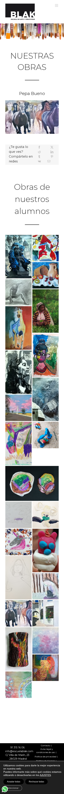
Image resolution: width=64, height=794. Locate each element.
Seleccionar (12, 788)
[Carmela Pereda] (45, 667)
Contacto (45, 745)
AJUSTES (45, 775)
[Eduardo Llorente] (45, 613)
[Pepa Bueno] (18, 613)
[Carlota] (45, 355)
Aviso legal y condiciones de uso (45, 751)
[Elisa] (18, 542)
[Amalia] (18, 515)
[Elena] (45, 435)
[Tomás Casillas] (18, 408)
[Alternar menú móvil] (57, 5)
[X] (52, 147)
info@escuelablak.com (19, 751)
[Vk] (39, 161)
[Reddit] (39, 152)
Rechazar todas (36, 781)
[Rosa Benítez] (18, 372)
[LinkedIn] (52, 152)
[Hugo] (45, 515)
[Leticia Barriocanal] (45, 399)
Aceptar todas (13, 781)
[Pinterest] (52, 156)
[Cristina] (18, 649)
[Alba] (18, 443)
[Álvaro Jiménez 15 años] (18, 256)
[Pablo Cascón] (45, 586)
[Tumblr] (39, 156)
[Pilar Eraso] (45, 311)
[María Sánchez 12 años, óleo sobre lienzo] (45, 275)
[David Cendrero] (18, 328)
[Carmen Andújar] (45, 640)
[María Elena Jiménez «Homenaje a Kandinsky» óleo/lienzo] (45, 248)
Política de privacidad (45, 756)
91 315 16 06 (17, 747)
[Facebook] (39, 147)
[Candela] (18, 684)
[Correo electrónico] (49, 161)
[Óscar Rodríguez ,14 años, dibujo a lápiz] (18, 292)
